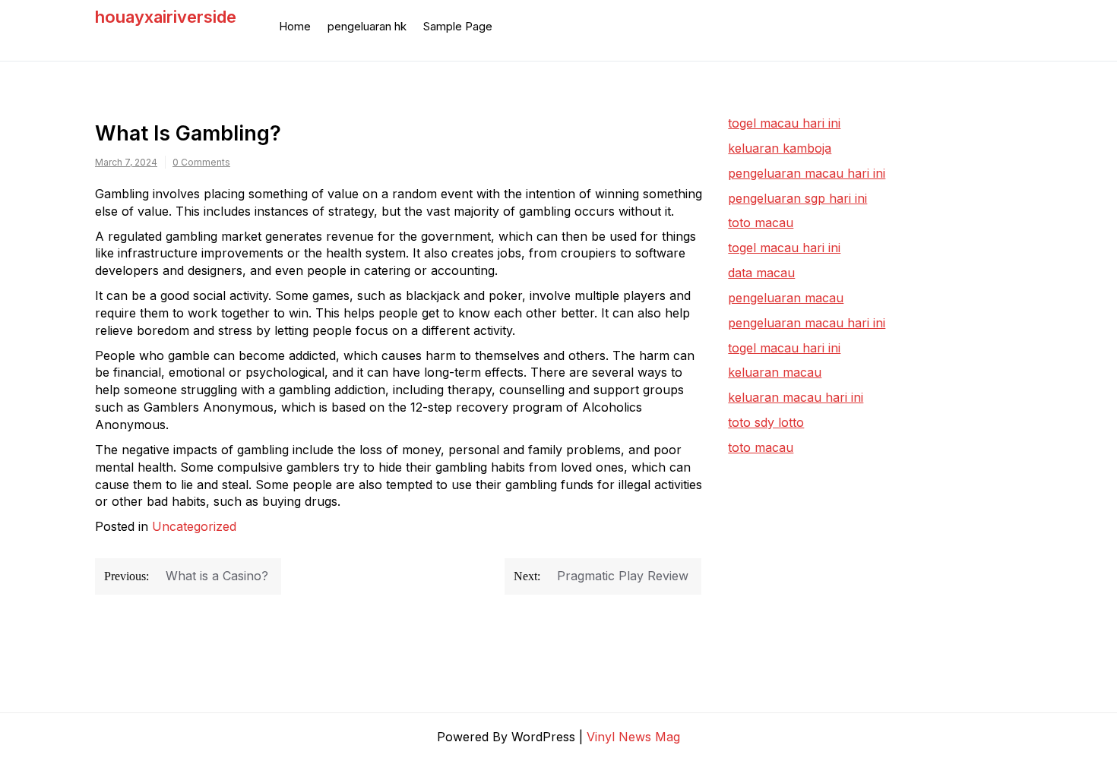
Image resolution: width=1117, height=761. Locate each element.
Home (295, 26)
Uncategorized (194, 526)
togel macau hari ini (784, 247)
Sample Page (457, 26)
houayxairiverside (165, 17)
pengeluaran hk (367, 26)
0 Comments (201, 162)
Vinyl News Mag (633, 736)
